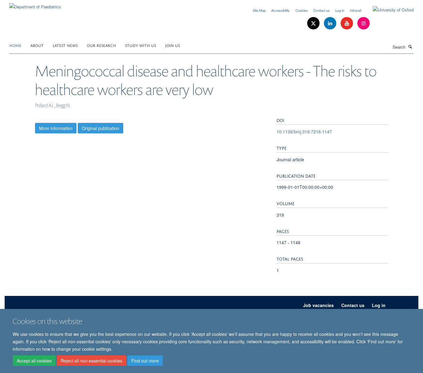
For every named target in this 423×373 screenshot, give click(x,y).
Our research (101, 45)
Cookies (301, 10)
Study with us (140, 45)
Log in (339, 10)
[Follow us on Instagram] (363, 23)
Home (15, 45)
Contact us (321, 10)
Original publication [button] (100, 128)
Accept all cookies (34, 361)
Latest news (65, 45)
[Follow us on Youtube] (347, 23)
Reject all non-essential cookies (91, 361)
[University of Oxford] (389, 10)
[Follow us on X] (314, 23)
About (37, 45)
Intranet (355, 10)
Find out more (145, 361)
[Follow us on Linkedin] (331, 23)
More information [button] (55, 128)
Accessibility (280, 10)
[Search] (410, 46)
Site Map (259, 10)
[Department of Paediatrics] (35, 4)
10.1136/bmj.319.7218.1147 (304, 131)
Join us (172, 45)
